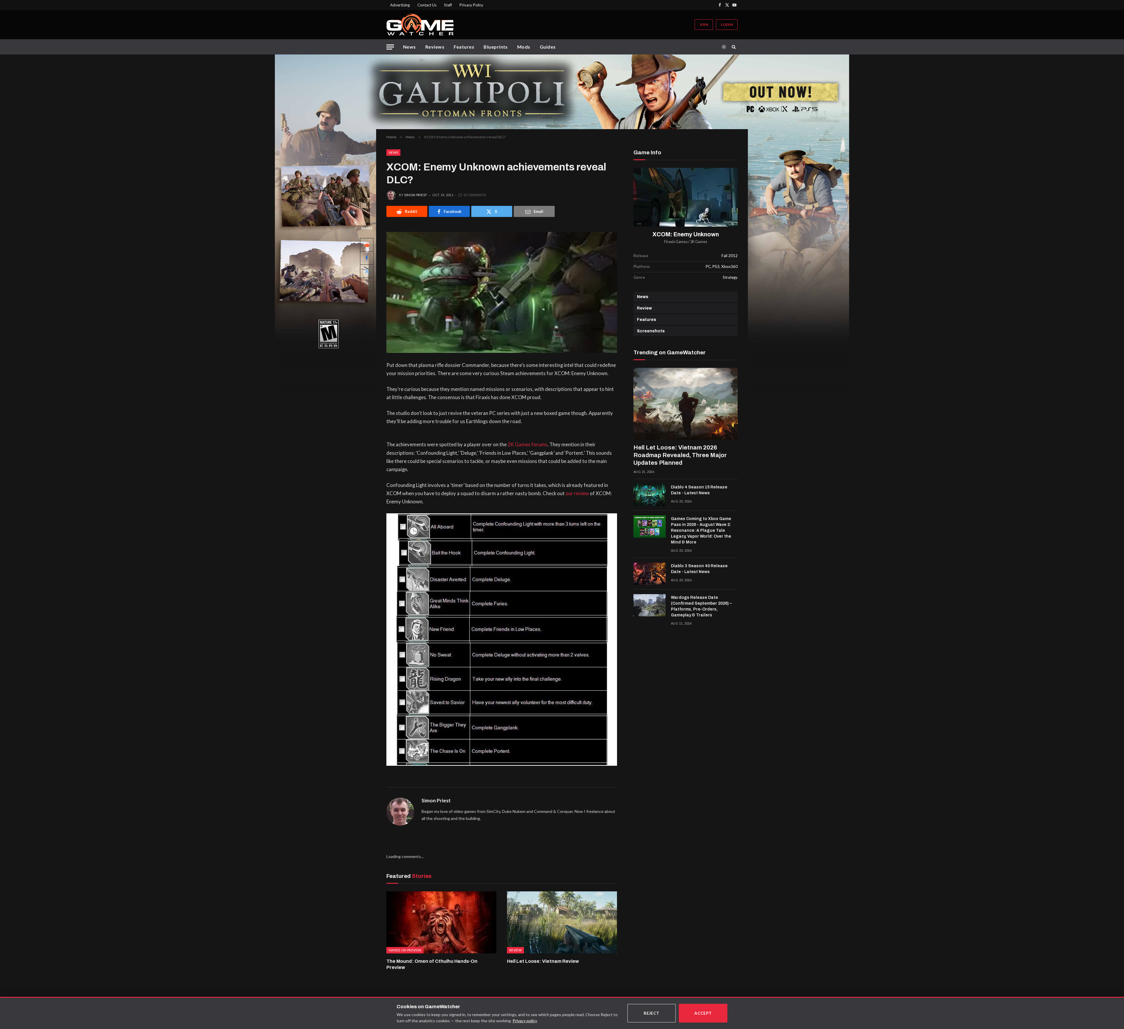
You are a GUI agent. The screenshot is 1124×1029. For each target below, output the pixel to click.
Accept (703, 1013)
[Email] (366, 284)
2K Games (698, 242)
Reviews (434, 46)
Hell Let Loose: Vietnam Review (543, 961)
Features (464, 46)
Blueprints (496, 46)
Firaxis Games (676, 242)
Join (704, 24)
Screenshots (651, 331)
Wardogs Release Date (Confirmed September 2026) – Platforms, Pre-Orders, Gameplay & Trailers (701, 606)
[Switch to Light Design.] (723, 47)
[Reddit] (366, 245)
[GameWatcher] (420, 24)
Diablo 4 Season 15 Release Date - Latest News (699, 490)
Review (644, 308)
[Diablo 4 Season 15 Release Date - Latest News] (649, 495)
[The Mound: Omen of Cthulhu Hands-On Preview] (441, 922)
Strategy (730, 277)
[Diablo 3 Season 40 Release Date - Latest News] (649, 574)
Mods (523, 46)
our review (577, 493)
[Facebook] (366, 258)
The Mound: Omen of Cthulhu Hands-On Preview (431, 964)
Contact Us (426, 5)
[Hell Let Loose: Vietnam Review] (562, 922)
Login (727, 24)
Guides (548, 46)
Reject (651, 1013)
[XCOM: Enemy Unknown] (685, 197)
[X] (366, 271)
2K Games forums (527, 444)
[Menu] (390, 47)
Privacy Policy (471, 5)
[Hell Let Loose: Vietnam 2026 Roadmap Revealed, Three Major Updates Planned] (685, 404)
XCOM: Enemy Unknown (685, 234)
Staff (448, 5)
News (409, 46)
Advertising (400, 5)
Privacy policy (525, 1020)
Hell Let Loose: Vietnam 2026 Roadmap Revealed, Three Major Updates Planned (680, 455)
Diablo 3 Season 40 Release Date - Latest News (699, 569)
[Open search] (735, 47)
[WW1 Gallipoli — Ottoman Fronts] (562, 91)
